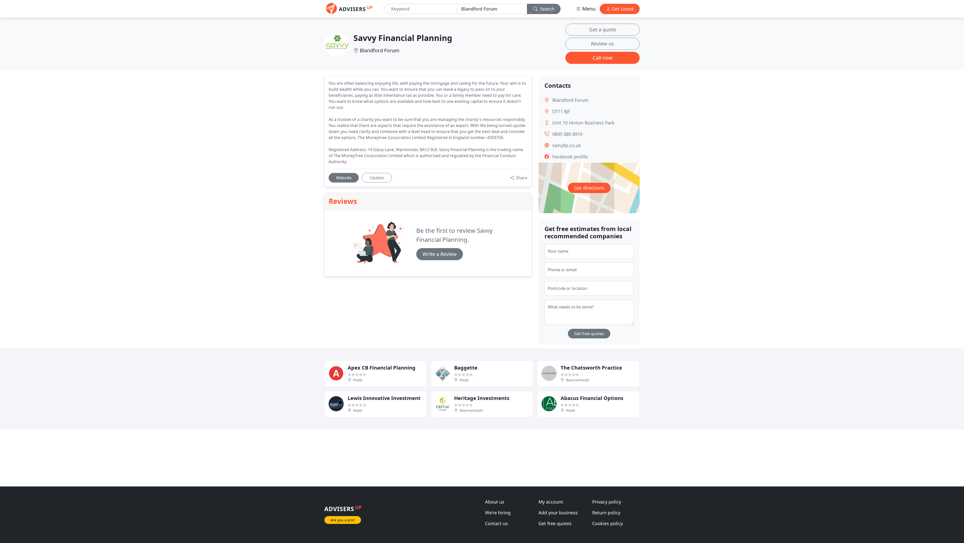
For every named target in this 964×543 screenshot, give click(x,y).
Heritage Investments (481, 398)
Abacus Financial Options (592, 398)
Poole (357, 380)
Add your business (558, 513)
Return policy (606, 513)
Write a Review (440, 254)
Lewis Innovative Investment (384, 398)
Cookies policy (607, 523)
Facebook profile (570, 157)
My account (550, 502)
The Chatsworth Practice (591, 367)
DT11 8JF (561, 111)
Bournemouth (577, 380)
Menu (588, 8)
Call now (603, 57)
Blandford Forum (379, 50)
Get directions (589, 188)
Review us (602, 43)
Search (546, 9)
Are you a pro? (343, 520)
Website (343, 177)
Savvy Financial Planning (402, 37)
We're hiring (498, 513)
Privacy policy (606, 502)
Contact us (496, 523)
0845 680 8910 (567, 134)
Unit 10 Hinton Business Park (583, 123)
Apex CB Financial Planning (381, 367)
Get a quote (602, 29)
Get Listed (622, 9)
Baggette (465, 367)
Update (377, 177)
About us (494, 502)
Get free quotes (589, 333)
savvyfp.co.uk (566, 145)
